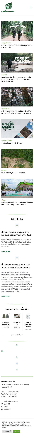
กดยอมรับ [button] (16, 431)
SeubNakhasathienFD (11, 401)
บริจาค (3, 200)
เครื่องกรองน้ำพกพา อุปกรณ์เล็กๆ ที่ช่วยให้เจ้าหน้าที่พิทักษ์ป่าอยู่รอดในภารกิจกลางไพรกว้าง (16, 112)
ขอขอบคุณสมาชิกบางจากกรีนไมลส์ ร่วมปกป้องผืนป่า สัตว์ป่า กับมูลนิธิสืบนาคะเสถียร (17, 203)
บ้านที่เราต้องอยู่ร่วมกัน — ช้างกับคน (13, 173)
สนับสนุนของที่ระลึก (17, 309)
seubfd (6, 407)
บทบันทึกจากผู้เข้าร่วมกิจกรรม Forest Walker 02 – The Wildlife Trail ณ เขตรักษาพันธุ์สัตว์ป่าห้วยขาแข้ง (16, 79)
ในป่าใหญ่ (4, 75)
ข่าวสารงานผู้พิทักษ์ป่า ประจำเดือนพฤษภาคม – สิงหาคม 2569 (16, 46)
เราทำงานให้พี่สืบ (6, 141)
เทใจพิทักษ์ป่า (5, 109)
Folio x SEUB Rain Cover (28, 324)
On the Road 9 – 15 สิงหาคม (11, 143)
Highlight (17, 219)
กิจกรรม (3, 170)
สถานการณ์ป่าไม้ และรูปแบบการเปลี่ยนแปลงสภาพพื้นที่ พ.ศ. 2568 (16, 233)
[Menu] (31, 7)
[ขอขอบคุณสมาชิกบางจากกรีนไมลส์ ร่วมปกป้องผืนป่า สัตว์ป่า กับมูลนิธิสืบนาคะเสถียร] (17, 188)
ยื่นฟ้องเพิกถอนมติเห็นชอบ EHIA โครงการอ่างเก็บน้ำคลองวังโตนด (15, 266)
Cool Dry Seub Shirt (6, 323)
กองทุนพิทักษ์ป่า (6, 43)
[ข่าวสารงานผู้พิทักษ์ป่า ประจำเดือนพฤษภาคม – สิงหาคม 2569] (17, 31)
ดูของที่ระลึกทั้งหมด (17, 335)
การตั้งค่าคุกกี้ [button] (7, 431)
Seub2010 (7, 409)
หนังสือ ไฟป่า (17, 323)
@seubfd (7, 404)
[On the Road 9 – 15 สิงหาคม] (17, 128)
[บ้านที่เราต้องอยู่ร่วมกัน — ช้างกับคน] (17, 158)
